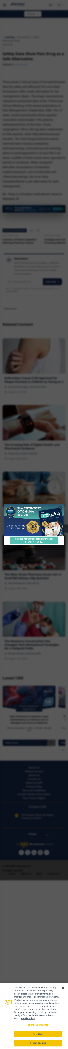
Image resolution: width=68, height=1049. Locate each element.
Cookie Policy (28, 1018)
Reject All (38, 1034)
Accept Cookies (38, 1043)
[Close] (62, 988)
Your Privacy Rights (38, 1024)
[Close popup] (60, 508)
